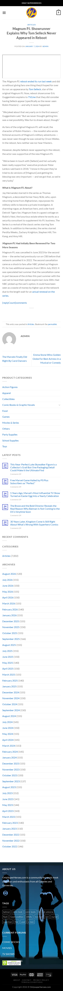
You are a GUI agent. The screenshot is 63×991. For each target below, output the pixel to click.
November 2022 (10, 840)
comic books (30, 912)
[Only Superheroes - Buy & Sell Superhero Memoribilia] (31, 12)
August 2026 (9, 573)
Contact (26, 980)
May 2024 (7, 733)
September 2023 (11, 781)
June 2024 (7, 727)
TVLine (32, 97)
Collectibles (8, 399)
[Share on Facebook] (23, 313)
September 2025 (11, 638)
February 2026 (10, 609)
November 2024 (10, 698)
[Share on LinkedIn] (45, 313)
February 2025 (10, 680)
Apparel (6, 393)
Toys (4, 446)
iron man (39, 917)
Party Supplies (9, 434)
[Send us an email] (21, 893)
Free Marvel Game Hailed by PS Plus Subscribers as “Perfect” (29, 482)
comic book (17, 912)
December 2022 (10, 834)
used (23, 922)
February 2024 (10, 751)
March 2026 (8, 603)
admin (45, 46)
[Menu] (4, 12)
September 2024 (11, 710)
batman (6, 912)
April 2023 (7, 810)
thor (16, 922)
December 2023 (10, 763)
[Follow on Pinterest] (27, 893)
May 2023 (7, 804)
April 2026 (7, 597)
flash (5, 917)
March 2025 (8, 674)
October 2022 (9, 846)
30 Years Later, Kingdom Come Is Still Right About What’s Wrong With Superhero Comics (34, 523)
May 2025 (7, 662)
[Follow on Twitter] (16, 893)
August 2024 (9, 716)
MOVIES (7, 947)
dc (40, 912)
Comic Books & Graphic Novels (18, 404)
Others (6, 428)
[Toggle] (59, 405)
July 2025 (7, 650)
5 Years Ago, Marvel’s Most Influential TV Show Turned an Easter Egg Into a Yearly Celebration (35, 494)
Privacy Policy (41, 980)
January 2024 (9, 757)
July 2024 (7, 722)
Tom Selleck (35, 89)
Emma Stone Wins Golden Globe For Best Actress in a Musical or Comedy (47, 358)
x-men (31, 922)
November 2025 (10, 627)
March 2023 (8, 816)
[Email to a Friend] (34, 313)
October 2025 (9, 633)
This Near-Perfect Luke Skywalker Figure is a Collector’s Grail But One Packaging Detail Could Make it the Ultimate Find (33, 467)
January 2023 (9, 828)
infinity (29, 917)
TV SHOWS (8, 953)
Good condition (16, 917)
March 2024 (8, 745)
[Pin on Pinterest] (39, 313)
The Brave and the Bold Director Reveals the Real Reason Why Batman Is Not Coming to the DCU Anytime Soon (35, 508)
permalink (52, 324)
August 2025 (9, 644)
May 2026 (7, 591)
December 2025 (10, 621)
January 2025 (9, 686)
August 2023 (9, 787)
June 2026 (7, 585)
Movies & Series (10, 422)
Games (6, 416)
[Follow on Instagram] (10, 893)
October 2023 (9, 775)
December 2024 (10, 692)
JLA (47, 917)
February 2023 (10, 822)
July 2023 (7, 793)
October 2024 (9, 704)
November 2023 (10, 769)
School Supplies (10, 440)
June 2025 (7, 656)
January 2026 (9, 615)
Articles (31, 25)
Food (5, 410)
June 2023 (7, 799)
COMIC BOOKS (11, 941)
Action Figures (10, 387)
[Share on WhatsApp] (17, 313)
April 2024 (7, 739)
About (16, 980)
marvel (54, 917)
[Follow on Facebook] (5, 893)
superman (7, 922)
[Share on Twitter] (28, 313)
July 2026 (7, 579)
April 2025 (7, 668)
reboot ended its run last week (36, 81)
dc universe (48, 912)
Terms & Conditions (31, 982)
